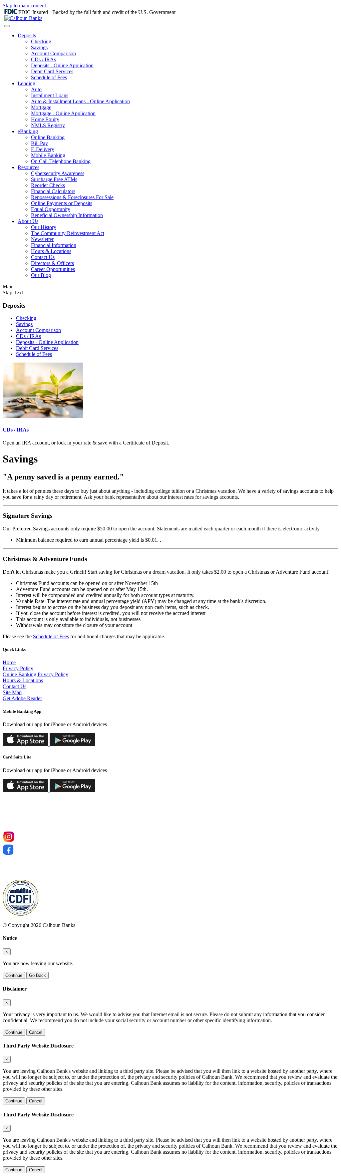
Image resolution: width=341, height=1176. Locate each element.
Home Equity (45, 119)
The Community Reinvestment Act (67, 233)
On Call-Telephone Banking (61, 161)
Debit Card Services (52, 71)
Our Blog (41, 275)
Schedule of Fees (49, 77)
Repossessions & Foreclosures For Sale (72, 197)
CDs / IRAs (43, 59)
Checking (41, 41)
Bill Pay (39, 143)
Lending (26, 83)
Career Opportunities (53, 269)
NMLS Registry (48, 125)
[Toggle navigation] (7, 26)
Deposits (27, 35)
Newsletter (42, 239)
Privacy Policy (18, 668)
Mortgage (41, 107)
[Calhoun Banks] (23, 18)
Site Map (12, 692)
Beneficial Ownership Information (67, 215)
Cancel (35, 1032)
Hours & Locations (51, 251)
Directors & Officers (52, 263)
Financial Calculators (53, 191)
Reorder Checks (48, 185)
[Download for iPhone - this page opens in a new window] (25, 744)
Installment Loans (49, 95)
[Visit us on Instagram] (8, 841)
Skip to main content (24, 5)
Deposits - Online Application (62, 65)
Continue (13, 975)
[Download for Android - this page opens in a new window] (71, 744)
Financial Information (53, 245)
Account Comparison (53, 53)
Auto (36, 89)
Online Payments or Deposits (61, 203)
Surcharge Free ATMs (54, 179)
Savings (39, 47)
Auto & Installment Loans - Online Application (80, 101)
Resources (28, 167)
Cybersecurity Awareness (57, 173)
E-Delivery (42, 149)
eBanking (28, 131)
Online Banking (48, 137)
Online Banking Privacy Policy (35, 674)
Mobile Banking (48, 155)
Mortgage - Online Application (63, 113)
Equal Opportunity (50, 209)
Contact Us (43, 257)
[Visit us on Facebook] (8, 854)
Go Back (37, 975)
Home (9, 662)
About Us (28, 221)
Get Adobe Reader (22, 698)
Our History (43, 227)
